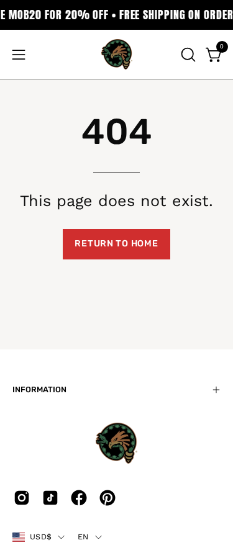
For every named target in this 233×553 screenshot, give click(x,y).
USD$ (41, 536)
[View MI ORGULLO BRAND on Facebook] (79, 497)
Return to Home (116, 243)
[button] (187, 54)
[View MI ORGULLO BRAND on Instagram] (21, 497)
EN (83, 536)
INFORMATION (39, 389)
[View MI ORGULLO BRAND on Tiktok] (50, 497)
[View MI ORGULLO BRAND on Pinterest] (107, 497)
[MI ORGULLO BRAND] (116, 54)
